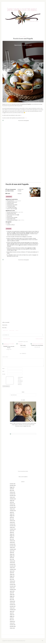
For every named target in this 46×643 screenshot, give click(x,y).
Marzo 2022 (12, 519)
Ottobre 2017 (12, 607)
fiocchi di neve (11, 330)
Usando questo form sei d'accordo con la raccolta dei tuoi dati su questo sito (20, 381)
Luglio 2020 (12, 552)
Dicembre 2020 (12, 544)
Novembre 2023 (13, 495)
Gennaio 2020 (12, 562)
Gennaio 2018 (12, 602)
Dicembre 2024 (12, 483)
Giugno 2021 (12, 534)
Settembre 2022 (13, 510)
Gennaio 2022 (12, 522)
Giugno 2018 (12, 594)
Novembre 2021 (13, 525)
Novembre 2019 (13, 566)
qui (21, 115)
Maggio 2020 (12, 555)
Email (3, 371)
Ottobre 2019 (12, 567)
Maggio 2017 (12, 616)
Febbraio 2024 (12, 492)
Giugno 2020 (12, 554)
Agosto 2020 (12, 550)
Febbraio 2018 (12, 601)
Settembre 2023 (13, 498)
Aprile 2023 (12, 502)
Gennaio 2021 (12, 542)
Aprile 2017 (12, 618)
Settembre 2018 (13, 589)
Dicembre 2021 (12, 524)
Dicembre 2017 (12, 604)
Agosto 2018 (12, 591)
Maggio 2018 (12, 596)
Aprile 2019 (12, 577)
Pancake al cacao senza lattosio (37, 345)
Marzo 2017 (12, 619)
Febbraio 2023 (12, 503)
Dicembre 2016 (12, 624)
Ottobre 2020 (12, 547)
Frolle (26, 117)
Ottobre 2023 (12, 497)
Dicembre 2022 (12, 505)
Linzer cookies (23, 345)
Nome (3, 368)
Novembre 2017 (13, 606)
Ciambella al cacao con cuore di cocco (8, 347)
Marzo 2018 (12, 599)
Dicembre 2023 (12, 493)
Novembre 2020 (13, 545)
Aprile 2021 (12, 537)
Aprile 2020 (12, 557)
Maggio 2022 (12, 515)
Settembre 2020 (13, 549)
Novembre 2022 (13, 507)
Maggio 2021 (12, 535)
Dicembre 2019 (12, 564)
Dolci (21, 36)
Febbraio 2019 (12, 581)
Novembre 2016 (13, 626)
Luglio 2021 (12, 532)
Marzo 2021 (12, 539)
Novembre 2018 (13, 586)
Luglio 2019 (12, 572)
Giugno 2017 (12, 614)
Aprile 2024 (12, 488)
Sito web (3, 374)
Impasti (24, 36)
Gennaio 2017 (12, 623)
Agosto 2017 (12, 611)
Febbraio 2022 (12, 520)
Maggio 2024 (12, 487)
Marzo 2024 (12, 490)
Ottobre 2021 (12, 527)
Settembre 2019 (13, 569)
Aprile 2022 (12, 517)
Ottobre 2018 (12, 587)
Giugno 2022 (12, 514)
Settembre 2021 (13, 529)
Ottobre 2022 (12, 508)
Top (42, 640)
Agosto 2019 (12, 571)
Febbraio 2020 (12, 560)
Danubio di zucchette (39, 338)
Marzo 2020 (12, 559)
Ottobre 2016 (12, 628)
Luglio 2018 (12, 592)
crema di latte (5, 330)
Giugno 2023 (12, 500)
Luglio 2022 (12, 512)
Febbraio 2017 (12, 621)
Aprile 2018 (12, 597)
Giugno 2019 (12, 574)
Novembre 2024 (13, 485)
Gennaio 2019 (12, 582)
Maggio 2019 (12, 576)
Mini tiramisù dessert (6, 338)
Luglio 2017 (12, 613)
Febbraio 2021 (12, 540)
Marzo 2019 (12, 579)
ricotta (17, 330)
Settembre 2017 (13, 609)
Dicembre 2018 (12, 584)
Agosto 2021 (12, 530)
